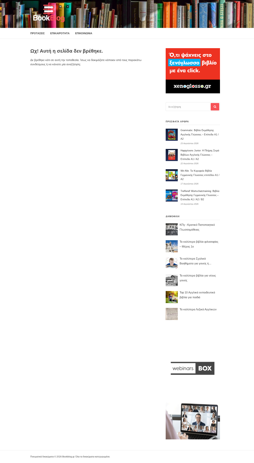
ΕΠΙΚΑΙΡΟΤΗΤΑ (60, 33)
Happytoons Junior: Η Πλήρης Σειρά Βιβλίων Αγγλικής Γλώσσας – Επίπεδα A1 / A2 (200, 154)
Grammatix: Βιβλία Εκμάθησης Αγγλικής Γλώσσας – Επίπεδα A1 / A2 (200, 134)
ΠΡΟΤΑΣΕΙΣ (37, 33)
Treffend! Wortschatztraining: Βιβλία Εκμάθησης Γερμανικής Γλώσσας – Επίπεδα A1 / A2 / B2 (200, 195)
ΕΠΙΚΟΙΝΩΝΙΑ (83, 33)
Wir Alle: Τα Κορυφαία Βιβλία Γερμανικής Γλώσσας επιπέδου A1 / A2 (200, 175)
